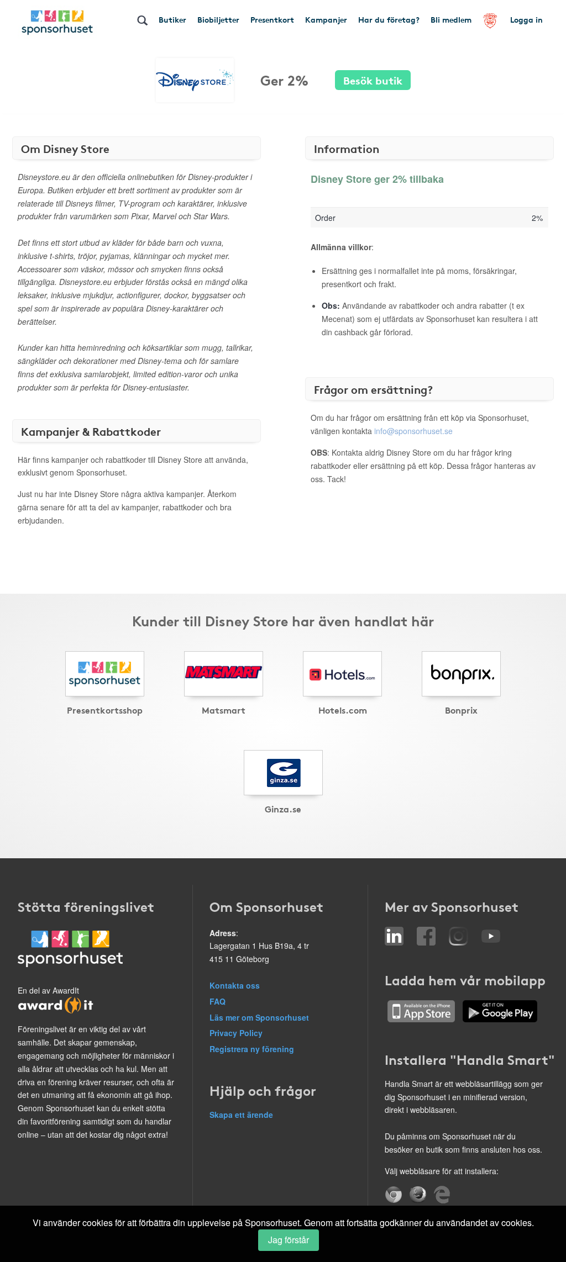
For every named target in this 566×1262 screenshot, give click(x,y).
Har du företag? (389, 19)
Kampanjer (326, 19)
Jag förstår (288, 1239)
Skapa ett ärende (241, 1114)
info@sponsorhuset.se (413, 430)
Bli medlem (451, 19)
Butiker (172, 19)
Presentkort (272, 19)
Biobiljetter (218, 19)
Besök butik (372, 79)
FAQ (217, 1001)
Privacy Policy (236, 1032)
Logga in (526, 19)
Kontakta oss (234, 985)
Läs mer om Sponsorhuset (259, 1017)
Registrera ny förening (251, 1048)
